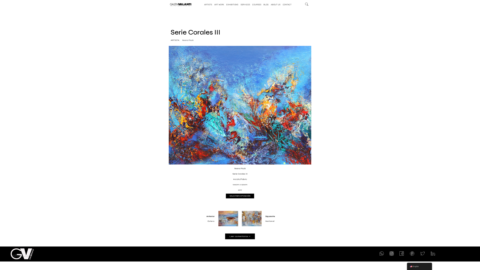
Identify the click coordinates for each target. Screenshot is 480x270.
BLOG (266, 5)
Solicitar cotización (240, 196)
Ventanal (270, 221)
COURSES (256, 5)
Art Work (219, 5)
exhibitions (232, 5)
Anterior (210, 216)
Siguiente (270, 216)
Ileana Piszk (188, 40)
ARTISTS (208, 5)
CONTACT (287, 5)
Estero (211, 221)
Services (245, 5)
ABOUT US (275, 5)
